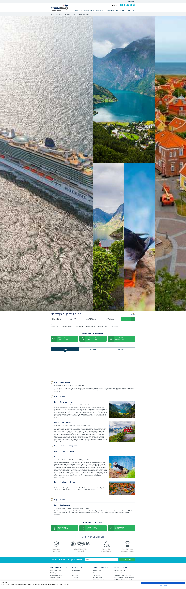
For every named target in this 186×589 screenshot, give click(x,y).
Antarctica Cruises (98, 573)
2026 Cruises (75, 573)
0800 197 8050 (110, 319)
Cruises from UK (89, 10)
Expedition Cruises (55, 577)
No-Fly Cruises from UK (120, 570)
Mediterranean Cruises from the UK (124, 577)
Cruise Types (130, 10)
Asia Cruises (96, 575)
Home (52, 14)
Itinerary (65, 349)
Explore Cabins (93, 349)
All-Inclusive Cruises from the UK (123, 573)
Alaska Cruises (97, 570)
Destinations (120, 10)
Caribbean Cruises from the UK (122, 575)
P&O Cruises (67, 14)
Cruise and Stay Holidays (57, 575)
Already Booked (132, 1)
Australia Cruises (97, 577)
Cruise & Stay (100, 10)
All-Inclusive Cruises (55, 570)
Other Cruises (121, 349)
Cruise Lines (110, 10)
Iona (74, 14)
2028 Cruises (75, 577)
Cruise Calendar (76, 570)
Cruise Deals (78, 10)
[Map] (93, 365)
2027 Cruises (75, 575)
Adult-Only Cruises (55, 573)
